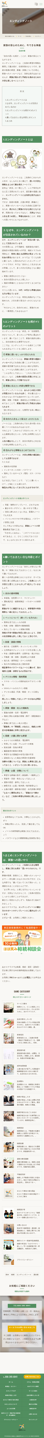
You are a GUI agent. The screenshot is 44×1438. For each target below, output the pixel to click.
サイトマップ (33, 1419)
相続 (12, 1274)
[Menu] (40, 4)
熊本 (7, 1274)
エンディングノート (24, 1274)
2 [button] (22, 953)
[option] (22, 938)
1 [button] (21, 953)
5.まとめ (8, 121)
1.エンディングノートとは (16, 100)
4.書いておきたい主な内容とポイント (20, 117)
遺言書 (36, 1274)
